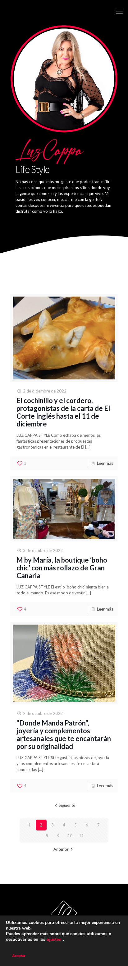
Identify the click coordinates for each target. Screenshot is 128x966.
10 (69, 835)
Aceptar (18, 955)
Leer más (105, 463)
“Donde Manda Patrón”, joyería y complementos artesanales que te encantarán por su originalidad (63, 734)
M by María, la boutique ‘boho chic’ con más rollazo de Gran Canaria (61, 568)
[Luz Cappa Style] (64, 11)
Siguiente (67, 805)
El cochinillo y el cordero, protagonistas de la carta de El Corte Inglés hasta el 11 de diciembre (63, 412)
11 (81, 835)
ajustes (54, 939)
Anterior (61, 849)
